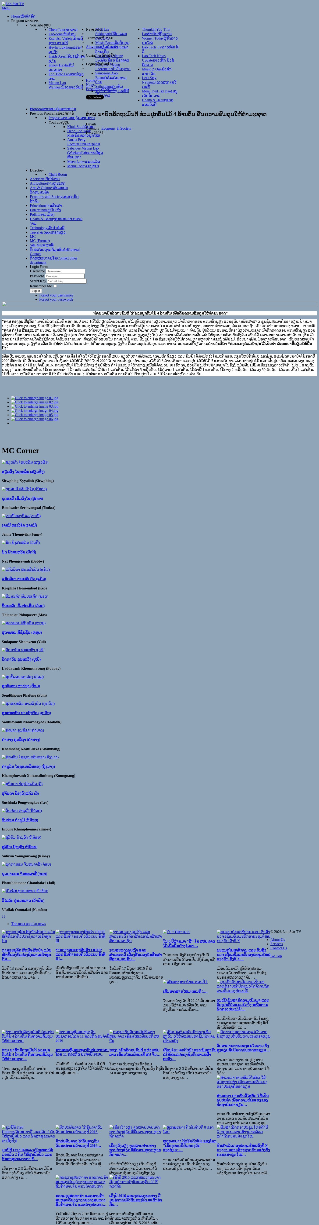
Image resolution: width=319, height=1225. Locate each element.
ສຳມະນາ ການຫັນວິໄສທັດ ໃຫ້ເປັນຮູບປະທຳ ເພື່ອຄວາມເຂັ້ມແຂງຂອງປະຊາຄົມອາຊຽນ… (243, 1100)
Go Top (276, 956)
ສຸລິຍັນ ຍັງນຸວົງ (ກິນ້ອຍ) (19, 847)
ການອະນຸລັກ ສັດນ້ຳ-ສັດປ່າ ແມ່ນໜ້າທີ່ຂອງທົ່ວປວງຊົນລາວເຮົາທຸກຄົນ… (26, 954)
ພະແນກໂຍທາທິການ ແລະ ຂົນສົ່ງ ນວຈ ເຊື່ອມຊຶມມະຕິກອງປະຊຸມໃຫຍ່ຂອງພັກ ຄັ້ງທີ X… (243, 954)
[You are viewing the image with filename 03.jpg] (34, 406)
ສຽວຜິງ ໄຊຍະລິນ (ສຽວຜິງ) (23, 472)
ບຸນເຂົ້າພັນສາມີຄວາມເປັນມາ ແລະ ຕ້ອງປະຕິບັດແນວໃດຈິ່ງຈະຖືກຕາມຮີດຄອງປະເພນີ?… (243, 1004)
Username (37, 271)
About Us (277, 940)
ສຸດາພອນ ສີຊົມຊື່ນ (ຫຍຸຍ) (22, 632)
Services (276, 944)
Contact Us (278, 948)
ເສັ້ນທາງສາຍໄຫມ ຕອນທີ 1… (185, 991)
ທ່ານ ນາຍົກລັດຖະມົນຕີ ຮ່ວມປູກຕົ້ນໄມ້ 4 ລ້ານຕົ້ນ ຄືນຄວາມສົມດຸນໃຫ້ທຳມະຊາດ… (27, 1054)
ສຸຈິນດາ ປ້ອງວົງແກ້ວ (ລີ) (20, 793)
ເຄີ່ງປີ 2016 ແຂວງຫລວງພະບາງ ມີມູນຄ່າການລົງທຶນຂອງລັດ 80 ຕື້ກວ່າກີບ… (135, 1200)
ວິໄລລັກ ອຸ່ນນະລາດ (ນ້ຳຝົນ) (23, 901)
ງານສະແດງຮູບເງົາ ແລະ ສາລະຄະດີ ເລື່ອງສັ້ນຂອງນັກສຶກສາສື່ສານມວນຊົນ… (135, 954)
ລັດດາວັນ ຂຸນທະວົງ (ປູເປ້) (21, 659)
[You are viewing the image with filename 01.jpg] (34, 398)
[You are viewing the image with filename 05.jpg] (34, 415)
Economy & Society (116, 128)
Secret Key (38, 281)
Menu (6, 8)
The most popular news (28, 924)
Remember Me (41, 286)
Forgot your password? (56, 299)
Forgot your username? (56, 295)
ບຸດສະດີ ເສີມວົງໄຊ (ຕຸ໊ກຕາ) (22, 499)
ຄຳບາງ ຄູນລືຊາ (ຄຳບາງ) (21, 740)
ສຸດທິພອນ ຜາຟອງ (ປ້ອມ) (21, 686)
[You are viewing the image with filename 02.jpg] (34, 402)
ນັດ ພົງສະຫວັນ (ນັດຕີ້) (19, 552)
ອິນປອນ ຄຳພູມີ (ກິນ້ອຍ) (20, 820)
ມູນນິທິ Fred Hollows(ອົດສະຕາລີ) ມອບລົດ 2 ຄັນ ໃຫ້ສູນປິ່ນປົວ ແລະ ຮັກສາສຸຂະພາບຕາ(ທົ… (27, 1154)
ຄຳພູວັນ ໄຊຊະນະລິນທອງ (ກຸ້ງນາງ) (28, 766)
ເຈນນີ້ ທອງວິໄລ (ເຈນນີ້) (19, 525)
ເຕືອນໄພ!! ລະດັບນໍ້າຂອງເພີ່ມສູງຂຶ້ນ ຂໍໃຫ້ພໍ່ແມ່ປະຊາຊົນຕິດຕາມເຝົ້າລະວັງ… (189, 1054)
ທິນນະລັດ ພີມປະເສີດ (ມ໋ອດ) (23, 606)
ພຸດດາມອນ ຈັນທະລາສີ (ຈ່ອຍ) (24, 874)
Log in (36, 291)
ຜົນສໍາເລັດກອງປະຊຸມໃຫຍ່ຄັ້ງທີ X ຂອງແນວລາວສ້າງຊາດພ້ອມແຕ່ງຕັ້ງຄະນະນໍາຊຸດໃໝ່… (243, 1150)
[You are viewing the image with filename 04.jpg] (34, 411)
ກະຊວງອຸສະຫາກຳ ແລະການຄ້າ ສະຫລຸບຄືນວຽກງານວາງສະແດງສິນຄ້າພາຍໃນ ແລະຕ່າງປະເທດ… (81, 1200)
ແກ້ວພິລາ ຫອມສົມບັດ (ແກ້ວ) (24, 579)
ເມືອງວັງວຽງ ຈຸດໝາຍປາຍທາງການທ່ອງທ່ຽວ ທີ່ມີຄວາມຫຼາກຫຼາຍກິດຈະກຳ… (135, 1150)
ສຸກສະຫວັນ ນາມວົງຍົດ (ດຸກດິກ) (26, 713)
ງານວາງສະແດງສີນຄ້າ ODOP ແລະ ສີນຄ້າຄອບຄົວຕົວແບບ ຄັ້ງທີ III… (80, 954)
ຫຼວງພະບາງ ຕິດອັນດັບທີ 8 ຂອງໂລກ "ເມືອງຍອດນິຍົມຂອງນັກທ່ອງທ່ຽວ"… (189, 1145)
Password (37, 276)
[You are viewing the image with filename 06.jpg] (34, 419)
